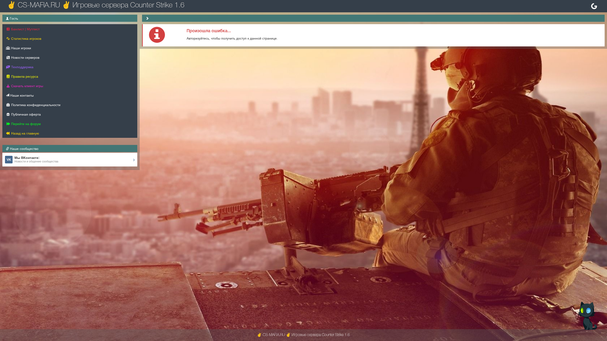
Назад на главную (24, 133)
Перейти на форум (25, 124)
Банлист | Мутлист (25, 29)
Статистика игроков (25, 38)
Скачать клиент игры (26, 86)
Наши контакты (21, 95)
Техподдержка (21, 67)
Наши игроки (20, 48)
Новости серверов (24, 57)
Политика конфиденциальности (35, 105)
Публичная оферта (25, 114)
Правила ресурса (24, 76)
